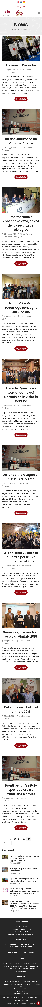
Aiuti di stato (21, 991)
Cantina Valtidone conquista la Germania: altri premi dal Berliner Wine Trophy (21, 945)
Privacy (9, 1004)
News (20, 30)
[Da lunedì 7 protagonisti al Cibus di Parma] (21, 458)
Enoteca (8, 72)
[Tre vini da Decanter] (21, 48)
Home (14, 30)
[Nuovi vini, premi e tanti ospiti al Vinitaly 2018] (21, 615)
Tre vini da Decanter (21, 65)
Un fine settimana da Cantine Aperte (21, 141)
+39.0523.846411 (22, 932)
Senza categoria (15, 237)
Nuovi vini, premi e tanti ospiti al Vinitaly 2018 (21, 634)
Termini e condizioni (21, 989)
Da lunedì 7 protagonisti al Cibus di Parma (21, 477)
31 (17, 843)
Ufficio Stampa (25, 70)
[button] (39, 13)
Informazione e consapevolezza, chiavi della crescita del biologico (21, 223)
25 (24, 839)
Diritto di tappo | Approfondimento (21, 953)
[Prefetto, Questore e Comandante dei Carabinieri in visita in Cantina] (21, 371)
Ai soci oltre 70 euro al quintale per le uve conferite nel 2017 (21, 557)
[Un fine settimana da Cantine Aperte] (21, 122)
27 (34, 839)
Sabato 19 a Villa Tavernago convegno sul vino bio (21, 307)
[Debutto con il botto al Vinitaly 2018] (21, 690)
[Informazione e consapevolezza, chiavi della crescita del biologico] (21, 200)
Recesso (24, 1004)
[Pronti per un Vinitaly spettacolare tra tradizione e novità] (21, 768)
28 (5, 843)
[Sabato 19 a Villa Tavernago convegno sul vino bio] (21, 286)
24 (20, 839)
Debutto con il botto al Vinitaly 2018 (21, 709)
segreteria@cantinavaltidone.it (22, 934)
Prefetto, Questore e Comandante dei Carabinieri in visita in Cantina (21, 394)
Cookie (16, 1004)
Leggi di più (21, 99)
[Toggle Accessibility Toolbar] (38, 1003)
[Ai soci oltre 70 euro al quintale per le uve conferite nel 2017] (21, 536)
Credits (32, 1004)
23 (15, 839)
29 (9, 843)
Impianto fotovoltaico (21, 993)
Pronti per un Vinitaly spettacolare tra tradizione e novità (21, 789)
